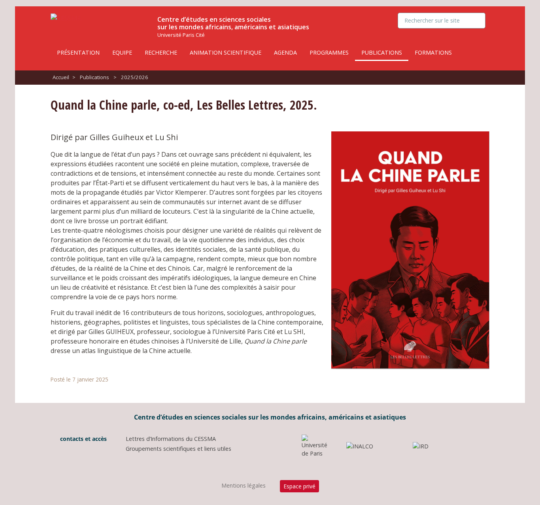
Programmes (329, 52)
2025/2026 (134, 77)
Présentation (78, 52)
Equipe (122, 52)
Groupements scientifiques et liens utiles (178, 448)
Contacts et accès (83, 438)
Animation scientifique (225, 52)
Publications (381, 52)
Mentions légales (243, 485)
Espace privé (299, 486)
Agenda (285, 52)
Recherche (161, 52)
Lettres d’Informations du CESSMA (171, 438)
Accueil (61, 77)
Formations (433, 52)
